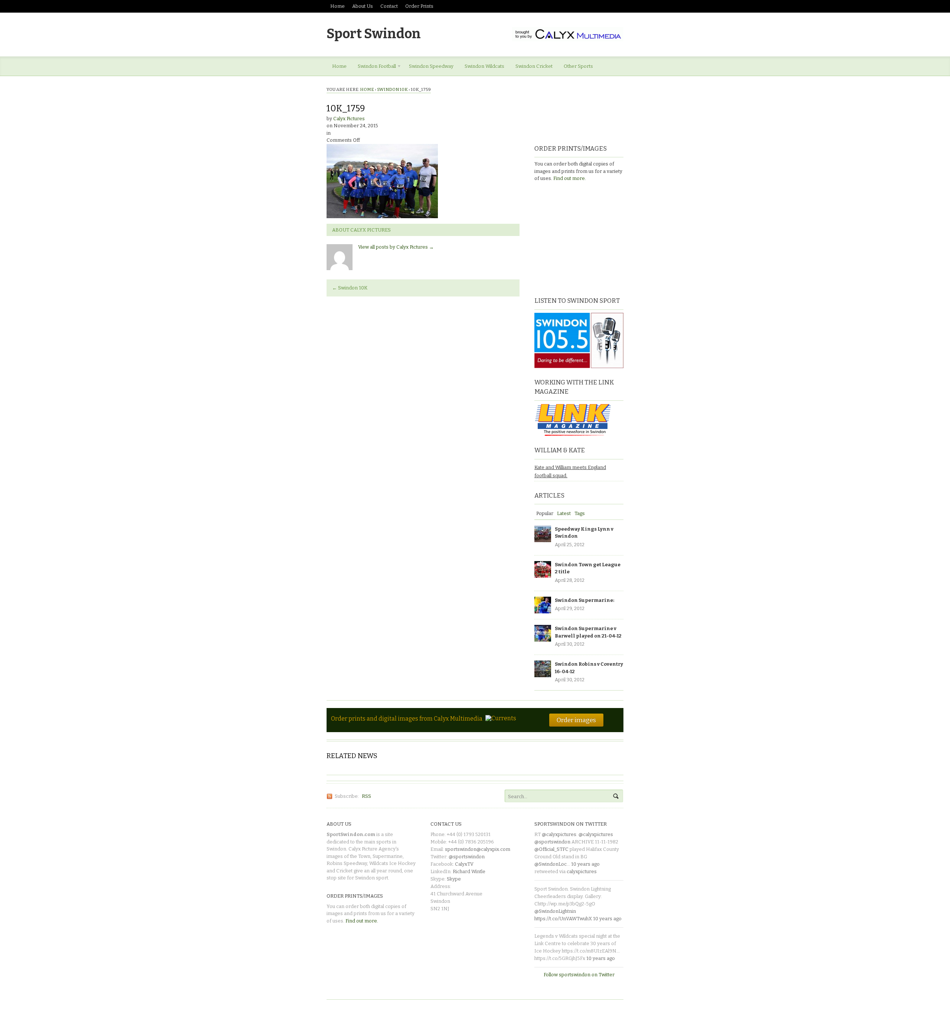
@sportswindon (467, 856)
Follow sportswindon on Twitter (579, 974)
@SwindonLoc (550, 864)
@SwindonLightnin (555, 911)
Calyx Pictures (349, 118)
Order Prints (419, 6)
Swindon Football (374, 67)
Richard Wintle (469, 871)
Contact (389, 6)
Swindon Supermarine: (584, 600)
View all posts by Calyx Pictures (396, 247)
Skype (454, 879)
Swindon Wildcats (484, 66)
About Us (362, 6)
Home (337, 6)
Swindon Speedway (431, 66)
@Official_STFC (551, 849)
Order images (576, 720)
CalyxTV (464, 864)
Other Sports (578, 66)
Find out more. (569, 178)
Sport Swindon (374, 34)
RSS (366, 796)
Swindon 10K (392, 89)
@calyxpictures (559, 834)
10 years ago (585, 864)
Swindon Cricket (534, 66)
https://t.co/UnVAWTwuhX (563, 918)
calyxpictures (582, 871)
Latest (564, 513)
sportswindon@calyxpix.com (477, 849)
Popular (544, 513)
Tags (579, 513)
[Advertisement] (580, 238)
